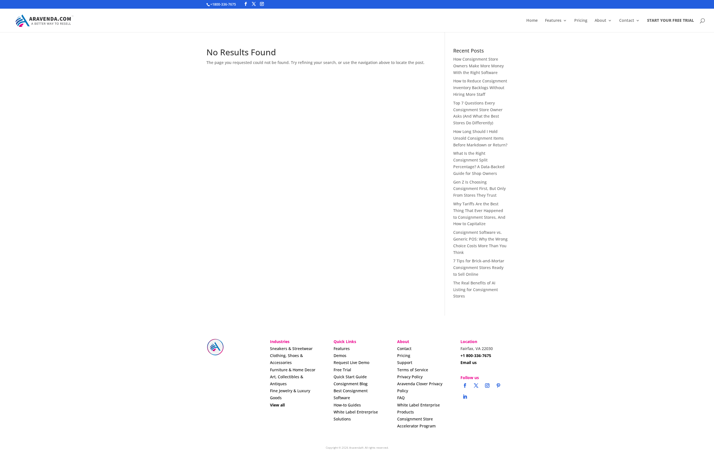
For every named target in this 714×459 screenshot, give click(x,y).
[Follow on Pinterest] (498, 385)
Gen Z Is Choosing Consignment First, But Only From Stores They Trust (479, 188)
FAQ (401, 397)
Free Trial (342, 369)
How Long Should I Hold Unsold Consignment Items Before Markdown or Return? (480, 138)
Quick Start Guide (350, 376)
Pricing (580, 20)
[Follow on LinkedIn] (464, 396)
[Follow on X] (476, 385)
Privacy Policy (410, 376)
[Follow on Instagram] (487, 385)
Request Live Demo (351, 362)
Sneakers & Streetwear (291, 348)
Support (404, 362)
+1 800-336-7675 (475, 355)
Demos (340, 355)
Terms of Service (412, 369)
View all (277, 405)
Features (553, 20)
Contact (626, 20)
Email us (468, 362)
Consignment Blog (351, 383)
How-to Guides (347, 405)
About (600, 20)
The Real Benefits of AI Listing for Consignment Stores (475, 289)
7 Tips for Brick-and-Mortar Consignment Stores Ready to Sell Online (478, 267)
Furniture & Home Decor (292, 369)
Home (532, 20)
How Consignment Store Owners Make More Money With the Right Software (478, 65)
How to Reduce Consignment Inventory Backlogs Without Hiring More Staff (480, 87)
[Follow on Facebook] (464, 385)
